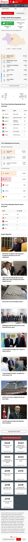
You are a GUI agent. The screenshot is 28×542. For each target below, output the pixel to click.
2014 (24, 539)
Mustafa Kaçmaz (16, 134)
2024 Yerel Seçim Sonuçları (8, 539)
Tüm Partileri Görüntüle (14, 85)
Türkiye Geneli (5, 8)
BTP (7, 71)
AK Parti (8, 57)
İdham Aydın (10, 56)
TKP (6, 196)
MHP (8, 76)
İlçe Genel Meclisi (20, 13)
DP (6, 179)
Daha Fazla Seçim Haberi (14, 431)
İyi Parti (8, 80)
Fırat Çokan (10, 74)
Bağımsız (8, 62)
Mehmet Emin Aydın (12, 60)
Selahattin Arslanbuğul (12, 65)
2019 (19, 539)
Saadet (6, 185)
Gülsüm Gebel (10, 70)
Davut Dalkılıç (10, 79)
